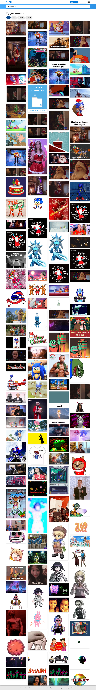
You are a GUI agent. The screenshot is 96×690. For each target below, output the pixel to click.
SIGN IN (83, 1)
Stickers (21, 17)
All (8, 17)
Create (75, 1)
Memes (29, 17)
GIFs (14, 17)
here (74, 688)
